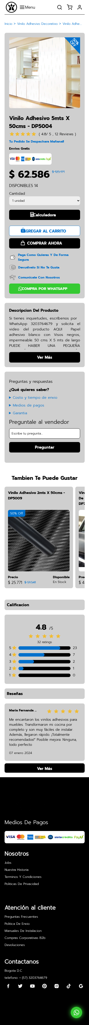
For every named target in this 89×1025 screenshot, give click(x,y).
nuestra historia (17, 869)
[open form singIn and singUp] (80, 7)
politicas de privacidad (22, 884)
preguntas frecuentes (21, 916)
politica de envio (17, 923)
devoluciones (15, 945)
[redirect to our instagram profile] (56, 986)
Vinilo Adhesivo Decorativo (37, 23)
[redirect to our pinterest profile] (44, 986)
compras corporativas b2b (25, 938)
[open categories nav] (28, 7)
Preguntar (44, 447)
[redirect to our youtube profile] (32, 986)
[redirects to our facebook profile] (8, 986)
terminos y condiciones (23, 876)
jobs (8, 862)
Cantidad (17, 193)
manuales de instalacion (23, 930)
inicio (8, 23)
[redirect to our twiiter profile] (20, 986)
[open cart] (69, 7)
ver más (44, 769)
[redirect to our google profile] (81, 986)
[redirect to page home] (11, 7)
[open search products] (59, 7)
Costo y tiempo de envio (35, 397)
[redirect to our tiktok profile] (68, 986)
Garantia (20, 413)
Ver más (44, 357)
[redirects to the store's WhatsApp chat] (76, 1012)
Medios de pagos (28, 405)
